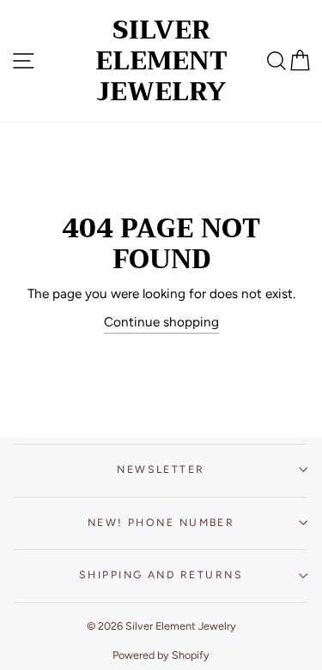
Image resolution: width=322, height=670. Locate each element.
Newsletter (160, 469)
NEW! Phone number (161, 522)
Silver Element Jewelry (161, 61)
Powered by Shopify (161, 655)
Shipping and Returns (161, 574)
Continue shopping (161, 322)
